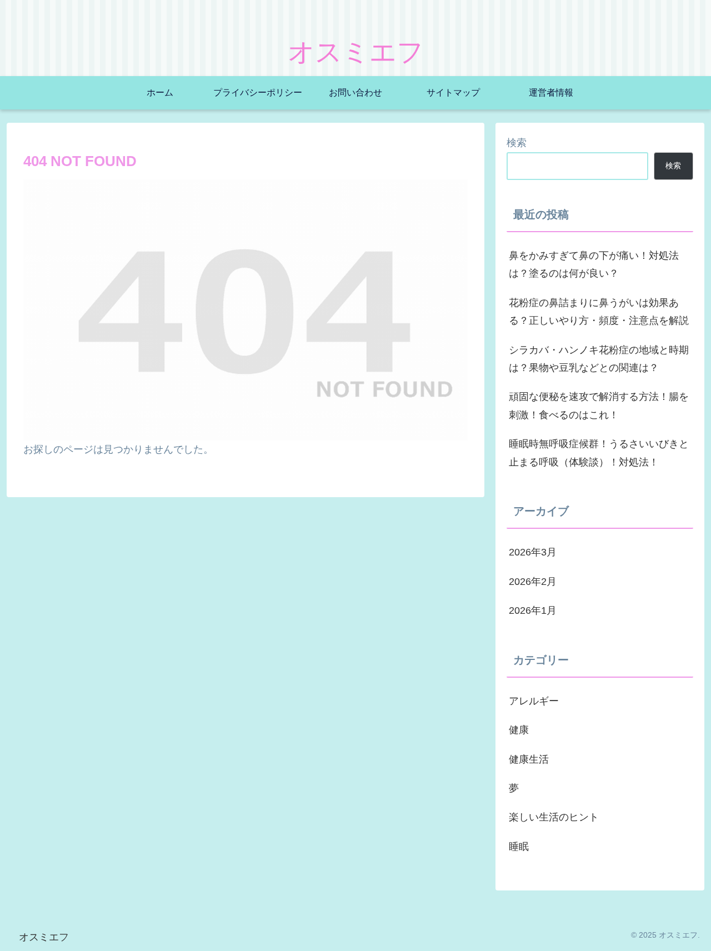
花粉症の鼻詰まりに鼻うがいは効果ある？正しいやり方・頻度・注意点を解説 (599, 311)
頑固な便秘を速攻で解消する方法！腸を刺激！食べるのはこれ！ (599, 405)
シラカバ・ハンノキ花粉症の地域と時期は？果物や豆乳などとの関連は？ (599, 358)
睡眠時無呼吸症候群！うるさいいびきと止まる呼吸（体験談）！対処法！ (599, 452)
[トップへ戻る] (694, 934)
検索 (517, 142)
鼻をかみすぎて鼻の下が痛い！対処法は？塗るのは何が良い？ (594, 264)
